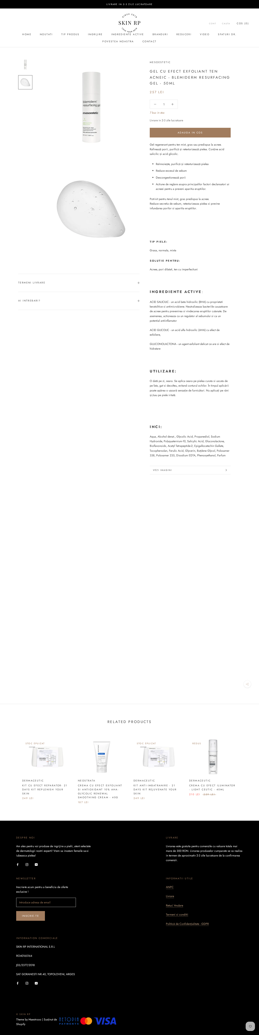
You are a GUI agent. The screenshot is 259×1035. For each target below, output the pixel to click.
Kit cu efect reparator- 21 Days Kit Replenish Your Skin (44, 789)
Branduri (160, 34)
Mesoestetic (160, 62)
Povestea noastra (118, 41)
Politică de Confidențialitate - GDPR (187, 924)
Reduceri (183, 34)
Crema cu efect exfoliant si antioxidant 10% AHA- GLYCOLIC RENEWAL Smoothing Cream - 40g (100, 791)
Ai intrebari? (29, 300)
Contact (149, 41)
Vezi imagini (162, 470)
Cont (212, 23)
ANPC (170, 887)
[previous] (12, 767)
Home (26, 34)
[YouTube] (36, 864)
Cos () (243, 23)
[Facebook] (17, 864)
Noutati (46, 34)
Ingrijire (95, 34)
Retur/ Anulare (174, 905)
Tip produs (70, 34)
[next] (246, 767)
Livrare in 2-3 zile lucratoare (129, 4)
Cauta (226, 23)
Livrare (170, 896)
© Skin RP (23, 1014)
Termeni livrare (31, 282)
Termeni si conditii (177, 914)
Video (204, 34)
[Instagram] (26, 864)
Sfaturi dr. (227, 34)
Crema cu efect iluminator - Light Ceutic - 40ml (212, 787)
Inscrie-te (30, 916)
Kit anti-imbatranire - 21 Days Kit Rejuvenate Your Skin (155, 789)
